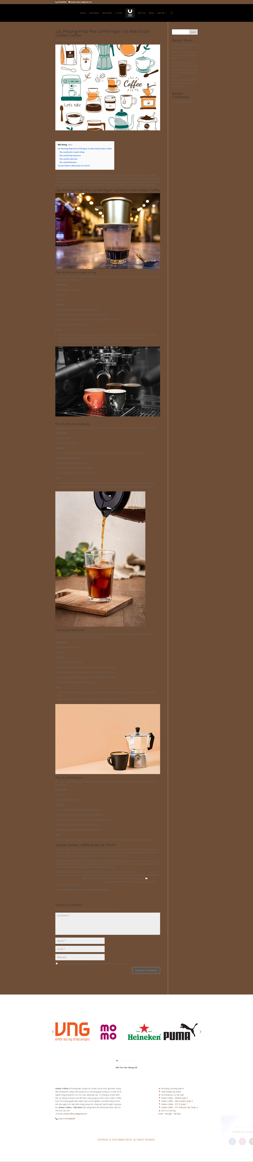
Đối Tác (142, 13)
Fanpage (100, 881)
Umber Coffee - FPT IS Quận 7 (174, 1104)
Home (83, 13)
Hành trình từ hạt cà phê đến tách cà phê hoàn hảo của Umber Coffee (184, 83)
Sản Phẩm (107, 13)
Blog (151, 13)
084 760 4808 (89, 881)
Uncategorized (77, 40)
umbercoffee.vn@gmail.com (67, 881)
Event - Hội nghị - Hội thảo (169, 1113)
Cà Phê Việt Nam (62, 40)
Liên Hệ (160, 13)
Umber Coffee (125, 1139)
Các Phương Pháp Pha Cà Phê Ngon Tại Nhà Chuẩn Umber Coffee (185, 72)
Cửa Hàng (94, 13)
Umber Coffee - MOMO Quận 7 (174, 1098)
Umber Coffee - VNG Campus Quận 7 (177, 1101)
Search (193, 32)
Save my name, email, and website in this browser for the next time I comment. (92, 963)
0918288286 (70, 1118)
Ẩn (70, 145)
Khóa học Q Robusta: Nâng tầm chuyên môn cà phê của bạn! (184, 55)
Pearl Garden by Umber (171, 1091)
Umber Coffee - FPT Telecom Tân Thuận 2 (179, 1107)
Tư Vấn (118, 13)
